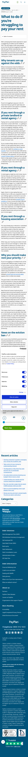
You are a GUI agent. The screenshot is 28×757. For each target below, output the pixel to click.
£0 (14, 417)
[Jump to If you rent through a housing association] (25, 219)
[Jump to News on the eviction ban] (7, 335)
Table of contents (8, 36)
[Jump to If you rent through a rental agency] (18, 170)
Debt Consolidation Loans (9, 552)
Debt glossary (6, 576)
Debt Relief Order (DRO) (9, 543)
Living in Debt (5, 8)
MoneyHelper (16, 518)
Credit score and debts (8, 570)
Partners (4, 591)
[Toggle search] (21, 2)
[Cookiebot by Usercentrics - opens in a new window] (20, 349)
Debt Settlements (7, 549)
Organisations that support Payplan (12, 600)
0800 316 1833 (19, 627)
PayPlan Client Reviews (8, 594)
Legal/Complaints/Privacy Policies (11, 612)
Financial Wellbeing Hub (9, 567)
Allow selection (14, 402)
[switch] (24, 377)
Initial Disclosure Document (10, 615)
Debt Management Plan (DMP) (11, 534)
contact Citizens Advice (7, 156)
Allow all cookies (14, 397)
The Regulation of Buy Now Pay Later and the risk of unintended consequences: (14, 470)
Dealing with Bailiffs (8, 573)
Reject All (14, 407)
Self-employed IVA (7, 540)
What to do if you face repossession (12, 579)
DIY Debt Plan (6, 558)
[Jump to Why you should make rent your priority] (22, 258)
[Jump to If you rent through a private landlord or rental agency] (18, 118)
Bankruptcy (5, 546)
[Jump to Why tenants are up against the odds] (21, 63)
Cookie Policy (10, 363)
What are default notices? (9, 582)
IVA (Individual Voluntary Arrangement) (13, 537)
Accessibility (5, 609)
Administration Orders (8, 555)
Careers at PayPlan (7, 597)
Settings (21, 392)
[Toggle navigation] (24, 2)
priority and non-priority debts (15, 274)
